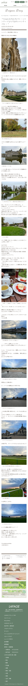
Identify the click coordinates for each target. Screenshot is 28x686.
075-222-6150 (15, 649)
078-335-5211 (15, 652)
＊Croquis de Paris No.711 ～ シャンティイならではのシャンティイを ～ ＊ (13, 21)
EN (13, 1)
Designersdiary (9, 28)
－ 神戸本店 (8, 652)
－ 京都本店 (8, 649)
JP (11, 1)
